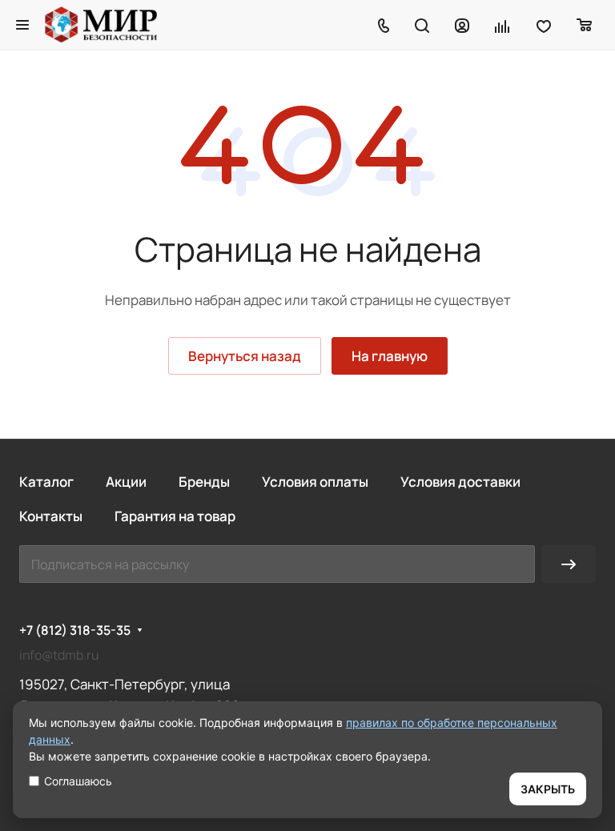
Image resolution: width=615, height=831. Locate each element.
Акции (126, 481)
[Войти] (462, 25)
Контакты (50, 516)
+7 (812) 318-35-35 (75, 630)
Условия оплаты (315, 481)
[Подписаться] (568, 564)
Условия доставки (460, 481)
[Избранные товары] (544, 25)
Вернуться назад (244, 356)
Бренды (204, 481)
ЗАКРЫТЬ (548, 789)
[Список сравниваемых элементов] (503, 25)
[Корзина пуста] (585, 25)
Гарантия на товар (175, 516)
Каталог (46, 481)
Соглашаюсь (78, 781)
